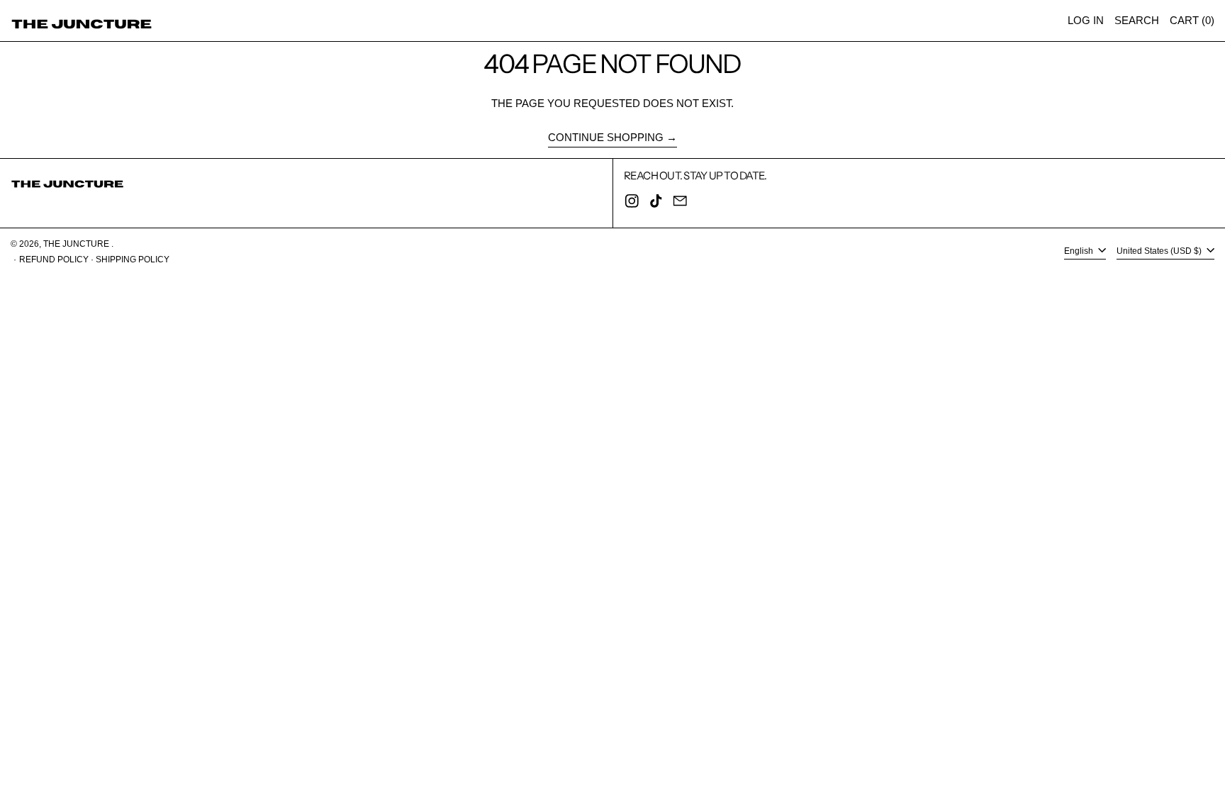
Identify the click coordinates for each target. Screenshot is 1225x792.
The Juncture (77, 244)
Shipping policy (132, 259)
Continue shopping (606, 137)
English (1079, 251)
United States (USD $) (1160, 251)
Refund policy (54, 259)
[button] (1136, 20)
